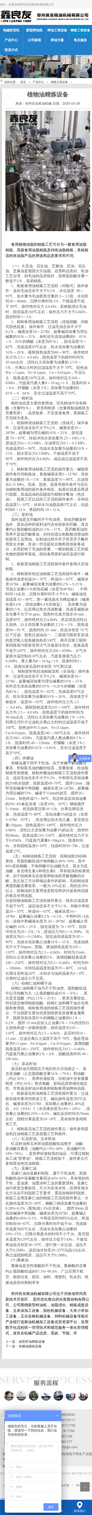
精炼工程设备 (80, 30)
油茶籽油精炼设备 (32, 1341)
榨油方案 (57, 39)
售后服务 (80, 39)
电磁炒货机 (11, 30)
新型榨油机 (34, 30)
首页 (23, 82)
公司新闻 (34, 39)
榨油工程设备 (57, 30)
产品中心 (11, 39)
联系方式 (11, 49)
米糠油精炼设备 (30, 1346)
